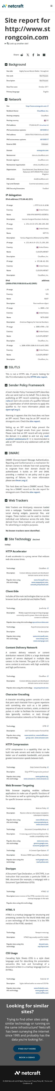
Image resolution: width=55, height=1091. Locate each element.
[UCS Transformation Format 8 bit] (47, 726)
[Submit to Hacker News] (44, 54)
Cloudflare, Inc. (42, 111)
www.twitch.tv (29, 735)
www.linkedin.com (41, 988)
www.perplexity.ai (41, 822)
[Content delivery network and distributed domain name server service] (47, 568)
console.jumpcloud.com (39, 584)
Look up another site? (18, 43)
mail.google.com (42, 859)
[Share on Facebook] (33, 54)
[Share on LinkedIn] (38, 54)
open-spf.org (12, 409)
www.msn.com (42, 841)
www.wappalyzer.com (39, 582)
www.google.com (41, 990)
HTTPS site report (38, 377)
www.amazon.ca (42, 779)
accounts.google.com (40, 845)
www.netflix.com (42, 993)
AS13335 (43, 130)
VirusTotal (43, 125)
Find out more (27, 1049)
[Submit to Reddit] (21, 54)
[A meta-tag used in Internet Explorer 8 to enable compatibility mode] (47, 829)
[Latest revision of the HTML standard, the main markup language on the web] (47, 891)
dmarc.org (20, 480)
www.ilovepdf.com (41, 580)
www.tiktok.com (42, 820)
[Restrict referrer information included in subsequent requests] (47, 808)
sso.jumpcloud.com (41, 688)
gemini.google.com (41, 843)
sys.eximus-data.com (40, 622)
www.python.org (42, 776)
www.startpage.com (40, 641)
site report (35, 421)
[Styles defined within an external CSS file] (47, 979)
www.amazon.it (29, 779)
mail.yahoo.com (42, 862)
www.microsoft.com (40, 636)
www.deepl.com (42, 638)
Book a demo (27, 1057)
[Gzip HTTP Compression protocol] (47, 767)
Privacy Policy (36, 1081)
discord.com (43, 944)
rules (8, 400)
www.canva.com (42, 824)
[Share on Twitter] (27, 54)
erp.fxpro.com (43, 946)
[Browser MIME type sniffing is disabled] (47, 850)
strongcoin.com (42, 150)
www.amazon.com (41, 738)
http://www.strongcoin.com (36, 106)
